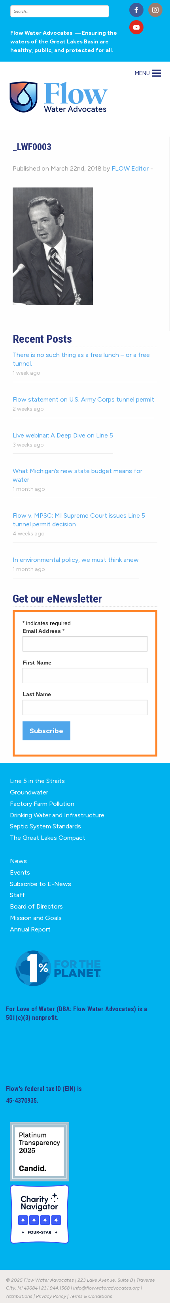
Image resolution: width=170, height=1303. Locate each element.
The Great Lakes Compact (47, 837)
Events (20, 872)
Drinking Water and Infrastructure (57, 815)
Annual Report (30, 929)
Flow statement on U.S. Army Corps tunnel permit (83, 399)
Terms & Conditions (91, 1296)
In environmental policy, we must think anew (76, 559)
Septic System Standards (45, 826)
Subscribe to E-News (40, 884)
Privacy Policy (51, 1296)
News (18, 861)
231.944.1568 (55, 1288)
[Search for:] (67, 11)
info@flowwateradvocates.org (106, 1288)
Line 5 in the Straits (37, 781)
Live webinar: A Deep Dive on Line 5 (63, 435)
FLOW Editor (130, 168)
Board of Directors (36, 906)
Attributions (19, 1296)
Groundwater (29, 792)
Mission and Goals (36, 918)
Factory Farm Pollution (42, 803)
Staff (17, 895)
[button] (142, 73)
